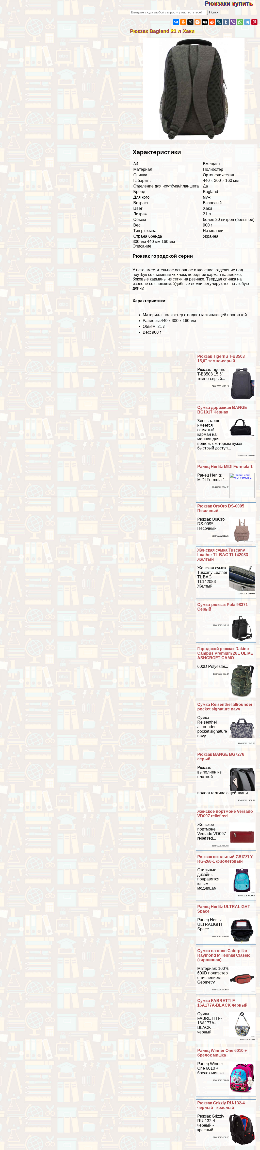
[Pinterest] (254, 22)
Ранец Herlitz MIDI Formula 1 (225, 466)
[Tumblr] (226, 22)
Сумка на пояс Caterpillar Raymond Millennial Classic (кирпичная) (223, 955)
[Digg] (205, 22)
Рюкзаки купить (232, 3)
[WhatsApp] (240, 22)
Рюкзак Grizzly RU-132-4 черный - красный (221, 1105)
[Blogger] (197, 22)
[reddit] (212, 22)
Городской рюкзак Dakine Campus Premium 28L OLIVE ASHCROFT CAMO (225, 653)
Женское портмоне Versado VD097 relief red (225, 813)
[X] (190, 22)
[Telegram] (247, 22)
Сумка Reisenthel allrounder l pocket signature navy (225, 706)
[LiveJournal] (219, 22)
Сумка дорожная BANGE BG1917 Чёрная (222, 409)
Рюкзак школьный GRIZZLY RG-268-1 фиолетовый (225, 859)
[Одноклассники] (183, 22)
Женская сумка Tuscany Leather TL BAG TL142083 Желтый (222, 554)
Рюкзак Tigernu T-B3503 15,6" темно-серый (221, 358)
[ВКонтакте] (176, 22)
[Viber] (233, 22)
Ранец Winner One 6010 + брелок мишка (222, 1052)
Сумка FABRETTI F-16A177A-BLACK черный (222, 1002)
